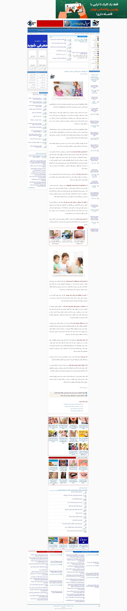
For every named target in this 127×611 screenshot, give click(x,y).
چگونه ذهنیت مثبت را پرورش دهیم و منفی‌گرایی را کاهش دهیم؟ (94, 110)
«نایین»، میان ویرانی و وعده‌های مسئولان (38, 168)
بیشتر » (50, 36)
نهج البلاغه (33, 84)
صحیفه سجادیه (32, 87)
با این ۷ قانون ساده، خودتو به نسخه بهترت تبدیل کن (94, 206)
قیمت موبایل (43, 82)
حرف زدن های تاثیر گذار (37, 94)
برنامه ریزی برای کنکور (37, 116)
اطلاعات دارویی (32, 74)
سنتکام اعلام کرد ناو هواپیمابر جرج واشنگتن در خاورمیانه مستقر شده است (75, 566)
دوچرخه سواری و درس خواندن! (36, 119)
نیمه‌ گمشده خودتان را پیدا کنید (76, 491)
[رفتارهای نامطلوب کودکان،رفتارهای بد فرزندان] (68, 262)
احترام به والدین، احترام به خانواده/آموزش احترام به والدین (35, 102)
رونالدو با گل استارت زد (43, 569)
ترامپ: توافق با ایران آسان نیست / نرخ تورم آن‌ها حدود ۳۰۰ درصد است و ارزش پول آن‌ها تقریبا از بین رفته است (75, 576)
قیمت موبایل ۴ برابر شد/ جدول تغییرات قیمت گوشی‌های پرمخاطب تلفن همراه (92, 586)
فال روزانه (33, 65)
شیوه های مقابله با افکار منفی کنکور (75, 505)
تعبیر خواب (30, 68)
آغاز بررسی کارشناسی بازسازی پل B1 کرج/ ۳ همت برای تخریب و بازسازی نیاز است (75, 569)
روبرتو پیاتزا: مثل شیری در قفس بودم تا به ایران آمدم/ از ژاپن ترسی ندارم (38, 174)
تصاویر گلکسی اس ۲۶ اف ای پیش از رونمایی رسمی (38, 587)
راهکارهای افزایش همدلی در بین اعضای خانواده (94, 86)
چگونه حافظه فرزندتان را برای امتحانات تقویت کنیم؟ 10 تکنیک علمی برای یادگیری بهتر (94, 194)
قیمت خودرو (43, 74)
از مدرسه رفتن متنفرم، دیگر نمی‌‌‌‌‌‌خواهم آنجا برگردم (36, 131)
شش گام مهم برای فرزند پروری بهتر (59, 58)
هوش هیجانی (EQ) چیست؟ (77, 498)
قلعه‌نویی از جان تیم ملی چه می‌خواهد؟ (39, 171)
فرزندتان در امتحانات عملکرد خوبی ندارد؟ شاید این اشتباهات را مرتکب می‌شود (35, 135)
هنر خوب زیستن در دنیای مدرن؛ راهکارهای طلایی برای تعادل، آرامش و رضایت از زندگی (94, 231)
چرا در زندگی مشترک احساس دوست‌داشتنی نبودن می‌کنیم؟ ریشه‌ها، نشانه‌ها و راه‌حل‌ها (94, 159)
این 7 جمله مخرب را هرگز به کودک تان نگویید (73, 406)
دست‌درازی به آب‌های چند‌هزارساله (39, 170)
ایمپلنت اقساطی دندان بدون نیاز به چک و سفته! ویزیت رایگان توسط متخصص (69, 392)
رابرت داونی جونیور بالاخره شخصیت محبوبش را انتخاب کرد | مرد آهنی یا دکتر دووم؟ (39, 555)
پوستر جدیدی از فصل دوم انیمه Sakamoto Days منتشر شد (56, 592)
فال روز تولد (35, 69)
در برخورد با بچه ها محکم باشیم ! (36, 138)
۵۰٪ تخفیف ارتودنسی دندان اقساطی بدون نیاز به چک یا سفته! (72, 395)
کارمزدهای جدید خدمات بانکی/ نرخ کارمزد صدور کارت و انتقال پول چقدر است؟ (75, 592)
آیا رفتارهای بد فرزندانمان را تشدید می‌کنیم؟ (75, 71)
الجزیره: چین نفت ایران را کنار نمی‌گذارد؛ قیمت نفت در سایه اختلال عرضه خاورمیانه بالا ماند (74, 580)
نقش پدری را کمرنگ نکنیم (61, 50)
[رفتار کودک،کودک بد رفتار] (68, 89)
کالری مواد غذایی (32, 79)
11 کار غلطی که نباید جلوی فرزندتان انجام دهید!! (72, 404)
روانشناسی (97, 33)
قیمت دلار (43, 79)
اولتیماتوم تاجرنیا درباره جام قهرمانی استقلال (39, 571)
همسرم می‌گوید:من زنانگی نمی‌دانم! (75, 516)
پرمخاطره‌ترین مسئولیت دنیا (76, 410)
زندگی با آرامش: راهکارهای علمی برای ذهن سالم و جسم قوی (94, 170)
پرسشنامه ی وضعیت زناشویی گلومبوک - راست (73, 527)
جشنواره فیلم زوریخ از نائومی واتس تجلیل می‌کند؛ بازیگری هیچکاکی (55, 571)
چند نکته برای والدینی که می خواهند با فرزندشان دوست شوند (35, 99)
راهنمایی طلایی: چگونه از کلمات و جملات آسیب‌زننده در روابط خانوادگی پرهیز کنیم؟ (94, 218)
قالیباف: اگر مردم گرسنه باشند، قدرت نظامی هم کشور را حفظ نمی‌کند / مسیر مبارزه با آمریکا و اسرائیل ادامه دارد (75, 560)
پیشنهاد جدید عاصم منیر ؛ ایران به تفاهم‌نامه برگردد (34, 156)
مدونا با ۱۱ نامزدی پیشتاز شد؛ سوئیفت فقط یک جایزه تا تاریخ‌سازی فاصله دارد (39, 561)
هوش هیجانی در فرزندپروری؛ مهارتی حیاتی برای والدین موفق (94, 182)
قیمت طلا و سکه (42, 77)
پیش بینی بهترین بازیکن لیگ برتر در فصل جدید (39, 576)
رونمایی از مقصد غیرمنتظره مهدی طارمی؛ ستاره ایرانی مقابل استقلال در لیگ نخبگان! (39, 579)
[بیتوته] (31, 26)
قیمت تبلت (43, 84)
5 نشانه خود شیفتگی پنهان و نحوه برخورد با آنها (73, 509)
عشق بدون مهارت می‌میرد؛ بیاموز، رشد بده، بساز (94, 98)
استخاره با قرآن (42, 65)
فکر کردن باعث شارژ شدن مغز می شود (74, 530)
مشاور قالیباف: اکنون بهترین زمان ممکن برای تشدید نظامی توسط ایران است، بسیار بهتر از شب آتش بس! (92, 574)
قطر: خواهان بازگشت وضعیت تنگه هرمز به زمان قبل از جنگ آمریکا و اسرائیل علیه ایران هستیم (75, 595)
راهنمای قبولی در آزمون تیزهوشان (35, 108)
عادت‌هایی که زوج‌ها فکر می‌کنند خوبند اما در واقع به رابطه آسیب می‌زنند (94, 146)
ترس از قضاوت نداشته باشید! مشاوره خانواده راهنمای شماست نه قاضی (94, 134)
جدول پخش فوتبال (32, 82)
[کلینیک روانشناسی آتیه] (91, 18)
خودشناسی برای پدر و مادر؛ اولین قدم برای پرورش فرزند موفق (35, 124)
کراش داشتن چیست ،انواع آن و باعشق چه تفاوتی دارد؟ (72, 523)
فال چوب (40, 68)
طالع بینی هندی (45, 69)
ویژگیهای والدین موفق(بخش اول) (35, 127)
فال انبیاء (32, 56)
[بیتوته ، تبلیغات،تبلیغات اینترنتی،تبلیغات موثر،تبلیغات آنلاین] (50, 23)
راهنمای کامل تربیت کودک (37, 112)
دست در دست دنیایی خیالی (61, 54)
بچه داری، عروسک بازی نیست (75, 408)
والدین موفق (92, 33)
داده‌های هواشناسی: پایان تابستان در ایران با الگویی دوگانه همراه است (38, 185)
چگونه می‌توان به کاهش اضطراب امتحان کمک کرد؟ (36, 146)
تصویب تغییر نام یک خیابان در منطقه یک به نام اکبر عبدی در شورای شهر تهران (37, 183)
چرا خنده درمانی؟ (79, 513)
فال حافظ (42, 56)
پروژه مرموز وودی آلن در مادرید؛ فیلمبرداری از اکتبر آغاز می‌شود (56, 562)
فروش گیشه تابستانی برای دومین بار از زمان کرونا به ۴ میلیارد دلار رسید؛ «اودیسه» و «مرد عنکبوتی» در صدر (55, 581)
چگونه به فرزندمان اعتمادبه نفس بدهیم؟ (59, 43)
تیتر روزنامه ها (42, 87)
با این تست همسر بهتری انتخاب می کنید (74, 502)
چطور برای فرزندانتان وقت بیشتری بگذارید (58, 46)
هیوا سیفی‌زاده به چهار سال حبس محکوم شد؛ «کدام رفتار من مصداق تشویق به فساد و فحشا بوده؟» (38, 558)
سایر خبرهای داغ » (31, 187)
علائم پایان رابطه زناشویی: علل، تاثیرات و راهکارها (73, 495)
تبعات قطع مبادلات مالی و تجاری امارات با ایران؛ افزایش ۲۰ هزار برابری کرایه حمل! (75, 563)
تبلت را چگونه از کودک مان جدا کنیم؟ (35, 142)
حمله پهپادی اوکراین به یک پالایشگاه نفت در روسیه (75, 582)
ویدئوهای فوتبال (32, 77)
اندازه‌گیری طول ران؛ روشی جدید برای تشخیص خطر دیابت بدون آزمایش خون (39, 599)
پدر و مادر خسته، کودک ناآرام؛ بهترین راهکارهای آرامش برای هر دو (94, 121)
